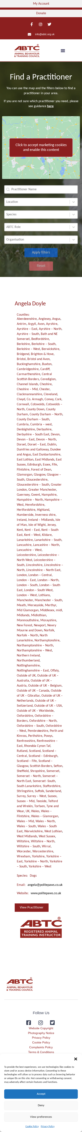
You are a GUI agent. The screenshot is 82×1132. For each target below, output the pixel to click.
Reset (41, 266)
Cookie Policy (32, 1126)
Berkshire (23, 344)
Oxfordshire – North (43, 721)
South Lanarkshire (29, 786)
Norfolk (49, 630)
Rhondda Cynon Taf (37, 746)
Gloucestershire (37, 479)
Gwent (35, 495)
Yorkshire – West (40, 866)
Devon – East (25, 439)
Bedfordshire (40, 339)
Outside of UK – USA (48, 706)
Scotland (35, 751)
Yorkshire (38, 856)
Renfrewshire (26, 741)
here (50, 106)
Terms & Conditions (41, 1052)
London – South (27, 585)
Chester (44, 389)
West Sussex (47, 836)
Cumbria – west (41, 424)
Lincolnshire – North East (43, 570)
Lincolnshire (34, 565)
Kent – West (32, 535)
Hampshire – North (30, 500)
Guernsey (23, 495)
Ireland (21, 520)
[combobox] (37, 202)
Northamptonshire (47, 640)
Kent (20, 530)
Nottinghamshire (28, 665)
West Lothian (53, 831)
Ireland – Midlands (41, 520)
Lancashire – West (29, 550)
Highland (43, 510)
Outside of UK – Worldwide (35, 711)
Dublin (51, 444)
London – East (26, 580)
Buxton (47, 364)
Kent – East (32, 530)
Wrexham (23, 856)
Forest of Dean (41, 469)
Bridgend (23, 354)
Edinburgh (34, 464)
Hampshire (49, 495)
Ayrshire (51, 324)
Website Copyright (41, 1028)
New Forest (24, 625)
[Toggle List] (73, 202)
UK (27, 811)
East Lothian (25, 459)
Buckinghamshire (28, 364)
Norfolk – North (27, 635)
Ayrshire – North (50, 329)
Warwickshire (33, 831)
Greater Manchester (42, 489)
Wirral (46, 846)
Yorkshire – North (36, 861)
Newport (40, 625)
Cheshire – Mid (27, 389)
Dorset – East (37, 444)
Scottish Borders (41, 766)
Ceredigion (48, 379)
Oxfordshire (25, 716)
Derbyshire (44, 429)
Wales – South (26, 826)
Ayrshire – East (27, 329)
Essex (46, 464)
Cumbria (23, 424)
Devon (55, 434)
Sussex (52, 796)
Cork (58, 399)
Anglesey (44, 319)
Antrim (21, 324)
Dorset (21, 444)
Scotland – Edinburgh (43, 756)
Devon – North (46, 439)
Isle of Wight (37, 525)
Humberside (25, 515)
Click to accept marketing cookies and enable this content (41, 147)
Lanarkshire (25, 540)
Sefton (58, 766)
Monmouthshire (28, 620)
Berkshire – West (28, 349)
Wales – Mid (25, 821)
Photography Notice (41, 1033)
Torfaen (39, 806)
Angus (56, 319)
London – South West (38, 590)
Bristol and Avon (38, 359)
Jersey (51, 525)
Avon (41, 324)
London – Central (40, 575)
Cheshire (46, 384)
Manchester (25, 600)
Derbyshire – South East (33, 434)
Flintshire (23, 469)
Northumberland (28, 660)
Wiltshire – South (28, 846)
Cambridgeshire (28, 369)
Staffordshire (51, 786)
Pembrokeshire (38, 731)
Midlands (23, 615)
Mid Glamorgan (27, 610)
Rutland (22, 751)
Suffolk (39, 791)
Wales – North (45, 821)
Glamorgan (24, 474)
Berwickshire (50, 349)
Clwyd (21, 399)
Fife (54, 464)
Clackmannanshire (29, 394)
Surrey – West (36, 796)
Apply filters (41, 253)
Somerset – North (29, 776)
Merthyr (50, 605)
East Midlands (44, 459)
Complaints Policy (41, 1047)
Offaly (54, 670)
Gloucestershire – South (33, 484)
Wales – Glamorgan (44, 816)
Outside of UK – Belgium (45, 685)
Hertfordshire (26, 510)
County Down (35, 409)
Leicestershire (26, 555)
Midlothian (38, 615)
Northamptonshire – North (35, 645)
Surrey (21, 796)
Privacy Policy (47, 1126)
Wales (35, 811)
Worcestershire (42, 851)
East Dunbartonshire (46, 454)
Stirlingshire (25, 791)
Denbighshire (26, 429)
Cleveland (50, 394)
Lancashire (24, 545)
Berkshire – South (44, 344)
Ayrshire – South (28, 334)
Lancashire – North (46, 545)
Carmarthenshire (28, 374)
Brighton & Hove (42, 354)
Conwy (49, 399)
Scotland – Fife (27, 761)
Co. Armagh (35, 399)
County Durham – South (33, 419)
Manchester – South (48, 600)
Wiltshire (23, 841)
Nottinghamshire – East (33, 670)
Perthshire (35, 736)
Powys (48, 736)
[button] (76, 1059)
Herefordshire (34, 505)
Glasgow (39, 474)
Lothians (44, 595)
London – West (27, 595)
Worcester (24, 851)
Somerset (52, 771)
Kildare (47, 535)
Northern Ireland (28, 655)
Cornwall (23, 404)
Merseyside (35, 605)
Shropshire (37, 771)
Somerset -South (44, 781)
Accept (41, 1094)
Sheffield (23, 771)
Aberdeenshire (27, 319)
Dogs (33, 875)
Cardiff (44, 369)
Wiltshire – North (42, 841)
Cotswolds (37, 404)
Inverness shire (45, 515)
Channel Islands (27, 384)
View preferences (41, 1117)
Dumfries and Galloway (33, 449)
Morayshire (48, 620)
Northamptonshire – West (34, 650)
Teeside (41, 801)
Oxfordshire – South (30, 726)
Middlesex (47, 610)
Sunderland (53, 791)
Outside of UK (26, 675)
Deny (41, 1105)
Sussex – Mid (25, 801)
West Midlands (27, 836)
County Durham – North (46, 414)
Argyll (32, 324)
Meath (21, 605)
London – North (47, 580)
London (22, 575)
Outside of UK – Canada (33, 690)
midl (59, 610)
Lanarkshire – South (47, 540)
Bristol (21, 359)
